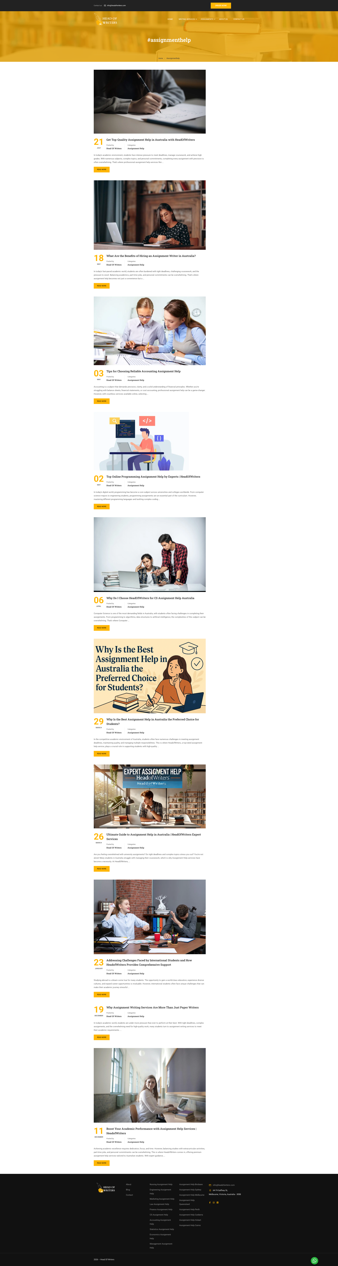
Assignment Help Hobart (190, 1220)
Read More (101, 169)
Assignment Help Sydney (190, 1190)
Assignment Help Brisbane (191, 1184)
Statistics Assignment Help (162, 1229)
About (128, 1184)
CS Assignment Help (159, 1215)
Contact (129, 1195)
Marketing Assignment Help (162, 1199)
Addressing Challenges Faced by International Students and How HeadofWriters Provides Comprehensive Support (149, 962)
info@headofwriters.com (116, 5)
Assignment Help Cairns (190, 1225)
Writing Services (187, 19)
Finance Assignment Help (161, 1209)
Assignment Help (136, 148)
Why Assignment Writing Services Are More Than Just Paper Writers (152, 1007)
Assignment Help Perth (189, 1209)
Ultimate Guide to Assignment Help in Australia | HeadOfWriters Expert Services (153, 837)
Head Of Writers (114, 148)
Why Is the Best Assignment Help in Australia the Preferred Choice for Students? (152, 721)
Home (170, 19)
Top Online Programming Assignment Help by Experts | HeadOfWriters (153, 476)
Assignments (207, 19)
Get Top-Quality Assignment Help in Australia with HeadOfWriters (150, 140)
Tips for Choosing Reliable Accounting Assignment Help (143, 371)
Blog (128, 1190)
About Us (223, 19)
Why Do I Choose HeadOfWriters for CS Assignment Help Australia (150, 598)
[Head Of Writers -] (106, 19)
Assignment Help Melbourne (191, 1195)
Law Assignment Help (159, 1204)
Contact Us (238, 19)
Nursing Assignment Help (161, 1184)
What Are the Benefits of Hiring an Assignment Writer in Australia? (151, 256)
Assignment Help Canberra (191, 1215)
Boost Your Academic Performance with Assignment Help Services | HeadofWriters (151, 1131)
